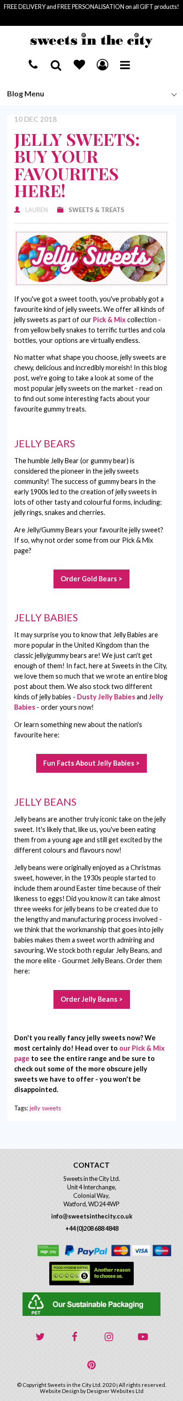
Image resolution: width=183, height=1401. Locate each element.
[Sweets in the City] (91, 40)
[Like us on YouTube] (143, 1337)
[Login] (102, 64)
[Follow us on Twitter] (40, 1337)
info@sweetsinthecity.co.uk (91, 1216)
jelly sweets (45, 1108)
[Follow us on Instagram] (109, 1337)
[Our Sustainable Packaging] (91, 1304)
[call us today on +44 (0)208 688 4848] (33, 64)
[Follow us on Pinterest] (91, 1365)
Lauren (36, 210)
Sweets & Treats (96, 210)
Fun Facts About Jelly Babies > (91, 763)
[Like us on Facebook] (75, 1337)
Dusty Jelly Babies (106, 697)
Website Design (59, 1391)
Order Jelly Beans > (92, 999)
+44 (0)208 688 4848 (91, 1228)
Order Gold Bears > (91, 579)
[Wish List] (79, 64)
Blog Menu (25, 93)
